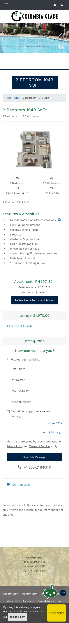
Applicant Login (29, 593)
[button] (56, 4)
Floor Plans (12, 97)
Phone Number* (20, 402)
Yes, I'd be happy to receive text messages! (30, 414)
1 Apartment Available (20, 326)
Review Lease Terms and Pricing (36, 300)
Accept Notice (56, 613)
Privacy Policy (15, 446)
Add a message (52, 432)
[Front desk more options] (63, 592)
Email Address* (20, 391)
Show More (55, 422)
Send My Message (34, 457)
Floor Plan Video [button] (20, 484)
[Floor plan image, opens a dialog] (34, 150)
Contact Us (28, 601)
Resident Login (10, 593)
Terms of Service (39, 446)
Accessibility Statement (49, 601)
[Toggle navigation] (6, 4)
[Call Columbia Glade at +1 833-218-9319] (62, 4)
